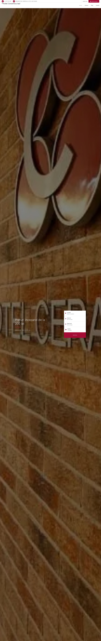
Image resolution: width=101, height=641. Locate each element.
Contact (97, 5)
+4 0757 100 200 (7, 1)
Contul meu (85, 1)
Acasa (80, 5)
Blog (92, 5)
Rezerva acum (94, 1)
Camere (86, 5)
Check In (69, 318)
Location (69, 312)
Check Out (69, 323)
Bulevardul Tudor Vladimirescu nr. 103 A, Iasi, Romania (26, 1)
